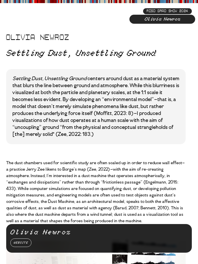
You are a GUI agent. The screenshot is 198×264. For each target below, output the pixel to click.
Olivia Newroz (162, 19)
